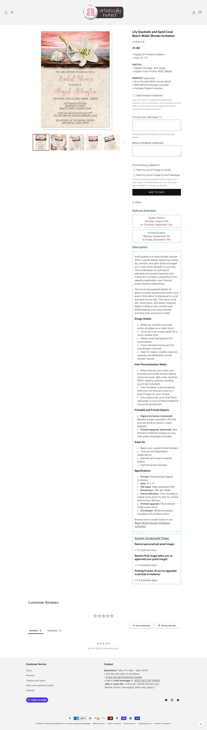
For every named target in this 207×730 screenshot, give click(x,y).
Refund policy (99, 723)
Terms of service (114, 723)
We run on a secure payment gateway (74, 724)
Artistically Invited (51, 724)
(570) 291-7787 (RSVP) (147, 680)
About (29, 670)
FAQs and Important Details (40, 685)
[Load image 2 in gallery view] (59, 142)
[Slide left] (29, 142)
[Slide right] (124, 142)
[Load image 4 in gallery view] (94, 142)
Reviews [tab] (34, 630)
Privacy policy (129, 723)
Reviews (30, 675)
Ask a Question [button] (143, 625)
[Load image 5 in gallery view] (112, 142)
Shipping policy (145, 723)
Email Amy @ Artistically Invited (124, 677)
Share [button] (138, 202)
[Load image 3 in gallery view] (76, 142)
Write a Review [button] (168, 625)
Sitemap (30, 690)
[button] (6, 12)
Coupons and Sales (35, 680)
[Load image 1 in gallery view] (41, 142)
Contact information (162, 723)
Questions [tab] (52, 630)
